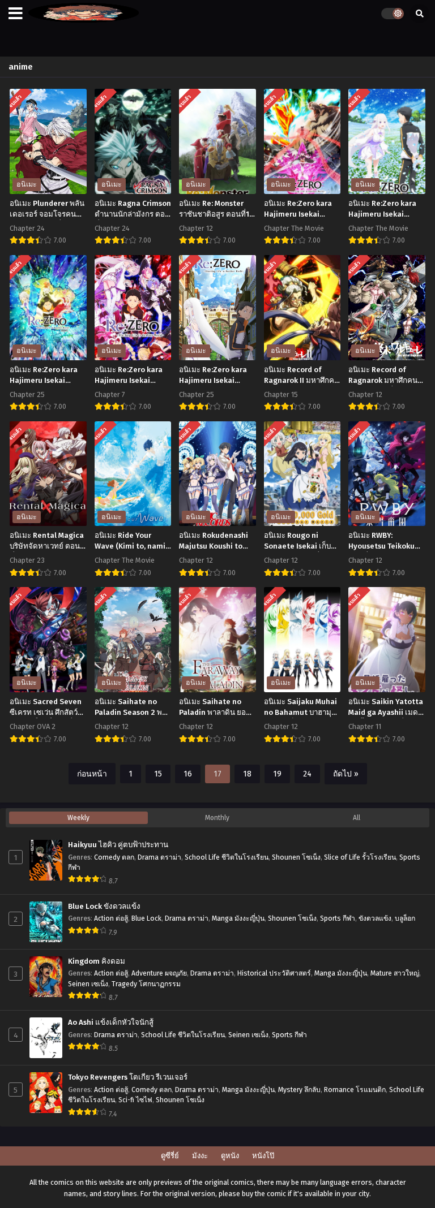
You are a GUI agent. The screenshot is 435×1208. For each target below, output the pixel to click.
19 (277, 774)
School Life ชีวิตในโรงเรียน (226, 857)
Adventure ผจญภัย (159, 973)
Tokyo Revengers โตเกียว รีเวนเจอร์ (127, 1077)
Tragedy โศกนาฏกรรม (146, 984)
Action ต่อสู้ (111, 918)
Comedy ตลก (114, 857)
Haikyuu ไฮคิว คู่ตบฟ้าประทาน (118, 844)
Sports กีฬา (337, 918)
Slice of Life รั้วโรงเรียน (360, 857)
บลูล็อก (405, 918)
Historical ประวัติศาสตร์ (274, 973)
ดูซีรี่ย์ (170, 1155)
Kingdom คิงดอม (96, 961)
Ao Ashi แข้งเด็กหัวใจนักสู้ (110, 1022)
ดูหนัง (230, 1155)
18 (247, 774)
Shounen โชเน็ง (296, 857)
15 (158, 774)
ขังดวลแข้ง (375, 918)
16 (188, 774)
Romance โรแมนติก (355, 1090)
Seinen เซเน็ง (88, 984)
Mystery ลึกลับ (299, 1090)
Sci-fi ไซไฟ (135, 1100)
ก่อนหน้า (92, 774)
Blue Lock (146, 918)
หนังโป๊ (263, 1155)
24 (307, 774)
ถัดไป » (346, 774)
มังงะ (200, 1155)
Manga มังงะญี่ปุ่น (238, 918)
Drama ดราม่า (159, 857)
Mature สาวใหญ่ (394, 973)
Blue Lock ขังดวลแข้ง (104, 906)
